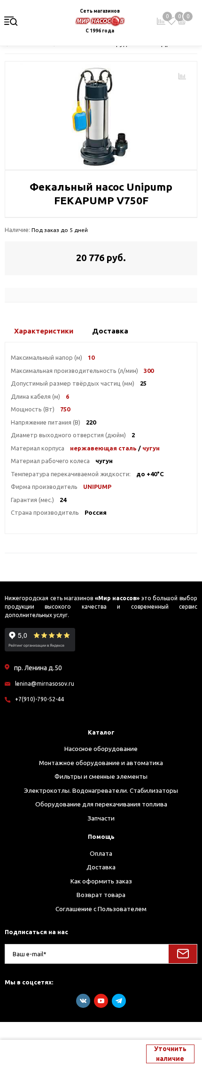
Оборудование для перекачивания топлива (101, 804)
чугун (151, 448)
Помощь (101, 836)
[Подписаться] (183, 953)
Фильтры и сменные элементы (101, 776)
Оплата (101, 853)
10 (91, 357)
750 (65, 409)
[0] (171, 21)
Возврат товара (101, 894)
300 (149, 370)
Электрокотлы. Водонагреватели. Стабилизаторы (101, 790)
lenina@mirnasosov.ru (44, 684)
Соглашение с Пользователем (101, 909)
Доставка (101, 867)
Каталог (101, 732)
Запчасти (101, 818)
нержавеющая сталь (103, 448)
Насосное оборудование (101, 748)
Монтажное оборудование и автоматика (101, 762)
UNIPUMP (97, 486)
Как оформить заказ (101, 881)
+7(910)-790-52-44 (39, 699)
